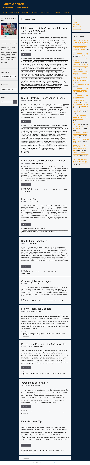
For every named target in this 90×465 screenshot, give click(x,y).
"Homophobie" (26, 60)
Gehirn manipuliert (61, 134)
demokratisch (53, 64)
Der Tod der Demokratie (34, 241)
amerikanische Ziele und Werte (50, 128)
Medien (42, 58)
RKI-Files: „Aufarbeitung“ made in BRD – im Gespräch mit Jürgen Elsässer (80, 117)
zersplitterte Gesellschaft (61, 149)
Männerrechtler (49, 78)
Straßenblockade (25, 85)
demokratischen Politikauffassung (28, 65)
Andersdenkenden (40, 61)
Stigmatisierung (39, 84)
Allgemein (25, 270)
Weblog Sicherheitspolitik (50, 231)
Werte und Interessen (46, 149)
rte (57, 411)
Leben (64, 271)
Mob (40, 79)
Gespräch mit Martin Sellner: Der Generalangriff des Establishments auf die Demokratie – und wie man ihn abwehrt (80, 99)
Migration (28, 273)
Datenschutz (67, 12)
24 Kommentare (26, 191)
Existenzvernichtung (51, 67)
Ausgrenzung (54, 62)
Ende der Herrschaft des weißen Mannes (33, 132)
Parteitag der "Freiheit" (47, 81)
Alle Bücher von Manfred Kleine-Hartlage (19, 12)
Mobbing (43, 79)
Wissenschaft (61, 58)
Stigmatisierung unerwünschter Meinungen (52, 84)
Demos (38, 65)
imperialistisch (24, 139)
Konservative (24, 75)
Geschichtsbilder (48, 135)
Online (54, 189)
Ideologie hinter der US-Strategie (57, 138)
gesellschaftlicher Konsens (46, 68)
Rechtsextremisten (37, 82)
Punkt (57, 189)
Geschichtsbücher (56, 135)
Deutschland (31, 230)
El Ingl (53, 271)
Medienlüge (23, 79)
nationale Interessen (48, 300)
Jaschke (32, 334)
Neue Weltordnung (60, 142)
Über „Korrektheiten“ (45, 12)
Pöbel (53, 81)
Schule (22, 84)
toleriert (44, 85)
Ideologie (43, 189)
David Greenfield (30, 300)
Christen (38, 64)
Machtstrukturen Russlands (53, 450)
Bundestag (25, 230)
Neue (61, 450)
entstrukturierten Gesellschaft (40, 67)
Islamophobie (24, 72)
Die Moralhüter (29, 199)
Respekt (57, 144)
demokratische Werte (49, 129)
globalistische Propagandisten (60, 137)
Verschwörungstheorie (26, 149)
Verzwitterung (35, 149)
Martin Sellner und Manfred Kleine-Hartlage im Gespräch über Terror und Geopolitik (80, 161)
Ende (29, 189)
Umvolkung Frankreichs (26, 148)
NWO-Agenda (24, 144)
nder (52, 189)
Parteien (23, 231)
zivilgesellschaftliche (25, 151)
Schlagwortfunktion (62, 82)
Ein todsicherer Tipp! (32, 421)
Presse (63, 81)
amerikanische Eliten (57, 127)
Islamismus (37, 228)
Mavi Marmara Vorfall (63, 230)
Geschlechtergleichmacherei (27, 137)
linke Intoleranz (24, 77)
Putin (22, 451)
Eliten (25, 67)
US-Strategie (43, 148)
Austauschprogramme (63, 128)
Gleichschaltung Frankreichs (40, 137)
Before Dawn (29, 271)
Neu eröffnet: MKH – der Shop (81, 84)
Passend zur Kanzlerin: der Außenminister (43, 344)
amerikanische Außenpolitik (33, 127)
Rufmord (49, 82)
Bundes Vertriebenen (27, 333)
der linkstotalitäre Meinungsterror (48, 65)
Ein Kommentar (26, 232)
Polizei (60, 81)
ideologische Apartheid (51, 70)
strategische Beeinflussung (34, 146)
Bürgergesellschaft (25, 129)
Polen (58, 373)
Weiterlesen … (26, 54)
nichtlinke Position (50, 79)
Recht (40, 334)
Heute (40, 450)
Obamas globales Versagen (36, 281)
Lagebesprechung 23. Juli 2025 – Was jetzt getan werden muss (80, 60)
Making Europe (32, 141)
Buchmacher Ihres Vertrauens (31, 450)
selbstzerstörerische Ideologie (34, 145)
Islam (53, 125)
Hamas (35, 230)
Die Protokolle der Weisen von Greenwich (43, 160)
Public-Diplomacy (44, 144)
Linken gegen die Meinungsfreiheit (52, 77)
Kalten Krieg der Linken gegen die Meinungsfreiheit (46, 72)
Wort (62, 411)
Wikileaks (54, 149)
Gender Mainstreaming (33, 135)
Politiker (64, 450)
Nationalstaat (64, 125)
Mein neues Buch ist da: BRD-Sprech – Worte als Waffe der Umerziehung (81, 154)
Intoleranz (56, 71)
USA (60, 148)
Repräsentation (51, 144)
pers (55, 373)
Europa (28, 125)
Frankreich (45, 134)
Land (53, 373)
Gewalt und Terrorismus (61, 68)
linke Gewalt (30, 75)
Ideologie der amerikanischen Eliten (29, 138)
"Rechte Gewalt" (57, 60)
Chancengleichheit (34, 129)
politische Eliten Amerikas (33, 144)
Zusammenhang (24, 413)
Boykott (33, 64)
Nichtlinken (56, 79)
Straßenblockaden (33, 85)
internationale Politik (46, 125)
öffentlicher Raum (63, 79)
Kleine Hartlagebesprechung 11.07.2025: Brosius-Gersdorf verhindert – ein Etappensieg (80, 79)
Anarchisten (33, 61)
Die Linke (25, 58)
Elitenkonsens (30, 67)
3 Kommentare (26, 336)
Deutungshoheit (24, 131)
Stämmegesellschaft (50, 145)
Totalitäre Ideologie (50, 85)
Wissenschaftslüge (45, 88)
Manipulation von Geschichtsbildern (44, 141)
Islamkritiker (61, 71)
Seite (26, 231)
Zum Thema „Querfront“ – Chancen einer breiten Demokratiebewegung (80, 47)
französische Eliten (52, 134)
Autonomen (23, 64)
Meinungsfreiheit (54, 58)
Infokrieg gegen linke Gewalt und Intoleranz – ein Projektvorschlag (44, 29)
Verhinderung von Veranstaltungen (53, 87)
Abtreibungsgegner (25, 61)
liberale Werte (64, 139)
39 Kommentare (26, 89)
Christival (42, 64)
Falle (38, 373)
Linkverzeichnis (42, 78)
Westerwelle (62, 373)
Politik (56, 81)
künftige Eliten (57, 139)
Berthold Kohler (26, 373)
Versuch (42, 231)
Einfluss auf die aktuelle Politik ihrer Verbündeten (56, 131)
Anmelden (75, 22)
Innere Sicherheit (36, 58)
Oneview (23, 81)
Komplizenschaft (60, 74)
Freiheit (32, 189)
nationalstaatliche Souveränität (48, 142)
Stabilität (43, 145)
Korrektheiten (13, 4)
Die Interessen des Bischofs (36, 308)
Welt (67, 189)
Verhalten (38, 231)
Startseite (5, 12)
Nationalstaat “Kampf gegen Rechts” (33, 142)
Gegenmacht (31, 68)
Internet (51, 71)
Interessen (47, 71)
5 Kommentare (26, 152)
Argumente (23, 62)
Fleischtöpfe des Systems (37, 134)
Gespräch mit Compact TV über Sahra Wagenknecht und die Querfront (81, 139)
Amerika (24, 125)
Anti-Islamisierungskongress (51, 61)
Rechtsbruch (29, 82)
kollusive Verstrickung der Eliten (49, 74)
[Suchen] (15, 102)
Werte (40, 149)
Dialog (30, 131)
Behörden (29, 64)
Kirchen (32, 74)
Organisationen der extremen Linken (33, 81)
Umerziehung (48, 146)
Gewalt (54, 68)
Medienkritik (47, 58)
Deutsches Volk (57, 129)
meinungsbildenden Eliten (32, 79)
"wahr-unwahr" (64, 60)
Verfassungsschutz (40, 87)
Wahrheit (32, 88)
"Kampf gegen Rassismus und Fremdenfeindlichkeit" (41, 60)
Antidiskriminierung (62, 61)
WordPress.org (77, 29)
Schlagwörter (55, 82)
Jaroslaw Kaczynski (45, 411)
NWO (66, 142)
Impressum (57, 12)
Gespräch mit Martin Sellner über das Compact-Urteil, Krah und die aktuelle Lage (80, 90)
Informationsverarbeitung (38, 71)
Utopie (34, 87)
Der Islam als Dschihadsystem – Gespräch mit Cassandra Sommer (81, 134)
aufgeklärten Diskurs (46, 62)
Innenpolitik (29, 58)
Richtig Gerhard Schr (28, 451)
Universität (30, 87)
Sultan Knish (60, 300)
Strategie (61, 189)
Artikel (24, 271)
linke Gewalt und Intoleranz (39, 75)
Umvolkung (64, 146)
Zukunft (35, 451)
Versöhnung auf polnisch (34, 382)
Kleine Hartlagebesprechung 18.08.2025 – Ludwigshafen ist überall (80, 42)
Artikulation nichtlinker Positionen (34, 62)
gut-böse (38, 70)
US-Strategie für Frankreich (52, 148)
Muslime (37, 334)
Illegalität (31, 71)
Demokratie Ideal (48, 271)
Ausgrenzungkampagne (63, 62)
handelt (60, 333)
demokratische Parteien (62, 64)
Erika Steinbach (49, 333)
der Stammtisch (59, 65)
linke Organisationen (32, 77)
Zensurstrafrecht (57, 88)
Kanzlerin (49, 373)
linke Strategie (41, 77)
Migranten (23, 273)
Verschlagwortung (25, 88)
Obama (55, 300)
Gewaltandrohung (25, 70)
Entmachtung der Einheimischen (50, 132)
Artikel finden (35, 12)
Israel (42, 228)
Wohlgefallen (24, 374)
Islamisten (55, 230)
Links (29, 78)
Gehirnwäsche (24, 135)
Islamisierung (57, 125)
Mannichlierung (56, 78)
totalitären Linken (59, 85)
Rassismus (23, 82)
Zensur (51, 88)
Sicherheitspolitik (32, 231)
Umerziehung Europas (56, 146)
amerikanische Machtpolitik (27, 128)
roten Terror (44, 82)
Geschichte (33, 125)
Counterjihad (35, 271)
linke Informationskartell (51, 75)
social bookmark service (30, 84)
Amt (24, 450)
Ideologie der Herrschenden (43, 138)
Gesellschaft (37, 68)
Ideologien (42, 70)
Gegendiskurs (24, 68)
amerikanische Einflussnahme (46, 127)
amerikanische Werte (38, 128)
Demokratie (47, 64)
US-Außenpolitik (36, 148)
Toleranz (40, 85)
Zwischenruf (25, 331)
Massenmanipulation (57, 141)
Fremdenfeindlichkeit (61, 67)
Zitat (44, 228)
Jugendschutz (31, 72)
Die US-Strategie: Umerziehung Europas (43, 98)
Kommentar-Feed (77, 26)
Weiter (26, 458)
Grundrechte (32, 70)
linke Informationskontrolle (62, 75)
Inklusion (30, 139)
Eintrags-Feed (76, 24)
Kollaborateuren (38, 74)
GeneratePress (53, 462)
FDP (41, 373)
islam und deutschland (43, 139)
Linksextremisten (34, 78)
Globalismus (39, 125)
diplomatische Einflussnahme (38, 131)
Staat (59, 411)
